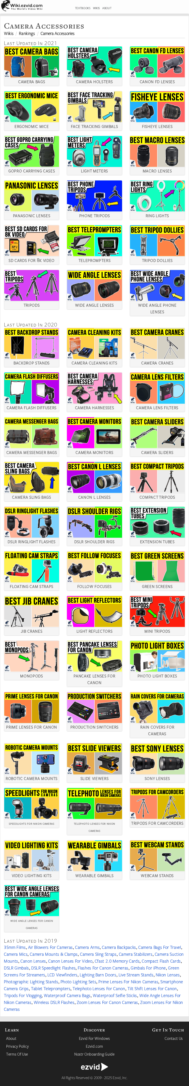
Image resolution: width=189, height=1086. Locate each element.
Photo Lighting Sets (78, 981)
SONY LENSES (157, 778)
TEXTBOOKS (83, 8)
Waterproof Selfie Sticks (115, 995)
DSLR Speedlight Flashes (53, 967)
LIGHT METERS (94, 170)
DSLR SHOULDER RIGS (94, 541)
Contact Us (174, 1038)
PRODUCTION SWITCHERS (94, 726)
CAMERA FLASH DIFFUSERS (32, 407)
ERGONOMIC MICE (32, 126)
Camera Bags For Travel (159, 947)
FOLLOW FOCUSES (94, 586)
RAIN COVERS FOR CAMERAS (157, 729)
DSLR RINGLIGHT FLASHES (32, 541)
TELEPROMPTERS (95, 260)
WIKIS (96, 8)
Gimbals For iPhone (148, 967)
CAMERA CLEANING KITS (94, 362)
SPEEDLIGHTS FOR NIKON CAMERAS (31, 823)
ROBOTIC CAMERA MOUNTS (32, 778)
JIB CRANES (32, 630)
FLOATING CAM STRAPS (31, 586)
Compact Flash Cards (161, 961)
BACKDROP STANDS (32, 362)
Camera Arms (87, 947)
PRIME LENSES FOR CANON (31, 726)
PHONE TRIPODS (94, 215)
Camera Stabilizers (136, 954)
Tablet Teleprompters (50, 988)
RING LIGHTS (157, 215)
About (11, 1038)
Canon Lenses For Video (70, 961)
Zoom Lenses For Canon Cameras (107, 1002)
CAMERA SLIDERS (157, 452)
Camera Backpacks (119, 947)
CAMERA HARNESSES (94, 407)
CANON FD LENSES (157, 81)
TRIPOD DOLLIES (157, 260)
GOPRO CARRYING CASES (31, 170)
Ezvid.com (94, 1046)
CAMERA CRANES (157, 362)
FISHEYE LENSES (157, 126)
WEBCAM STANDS (157, 875)
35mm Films (15, 947)
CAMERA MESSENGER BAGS (31, 452)
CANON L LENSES (94, 496)
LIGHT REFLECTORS (95, 630)
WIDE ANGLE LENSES (94, 304)
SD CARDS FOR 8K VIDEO (32, 260)
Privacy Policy (17, 1046)
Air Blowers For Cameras (50, 947)
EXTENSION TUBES (157, 541)
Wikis (9, 33)
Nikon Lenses (168, 974)
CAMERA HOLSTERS (94, 81)
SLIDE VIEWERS (94, 778)
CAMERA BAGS (31, 81)
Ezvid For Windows (94, 1038)
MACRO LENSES (157, 170)
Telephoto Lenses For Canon (99, 988)
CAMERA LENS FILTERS (157, 407)
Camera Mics (16, 954)
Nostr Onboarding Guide (94, 1054)
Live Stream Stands (136, 974)
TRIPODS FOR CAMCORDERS (157, 822)
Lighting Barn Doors (98, 974)
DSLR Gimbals (16, 967)
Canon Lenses (33, 961)
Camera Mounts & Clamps (54, 954)
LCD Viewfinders (62, 974)
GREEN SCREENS (157, 586)
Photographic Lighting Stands (31, 981)
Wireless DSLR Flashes (54, 1002)
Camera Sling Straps (98, 954)
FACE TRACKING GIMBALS (94, 126)
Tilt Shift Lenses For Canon (152, 988)
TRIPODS (32, 304)
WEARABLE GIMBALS (94, 875)
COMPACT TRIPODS (157, 496)
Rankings (27, 33)
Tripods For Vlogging (23, 995)
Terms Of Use (17, 1054)
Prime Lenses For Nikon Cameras (128, 981)
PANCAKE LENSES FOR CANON (94, 678)
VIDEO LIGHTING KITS (32, 875)
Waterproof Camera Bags (67, 995)
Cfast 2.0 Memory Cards (117, 961)
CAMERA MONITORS (94, 452)
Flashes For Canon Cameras (103, 967)
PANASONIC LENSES (31, 215)
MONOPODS (31, 675)
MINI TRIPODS (157, 630)
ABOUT (106, 8)
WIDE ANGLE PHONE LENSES (157, 307)
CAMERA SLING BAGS (31, 496)
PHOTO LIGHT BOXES (157, 675)
